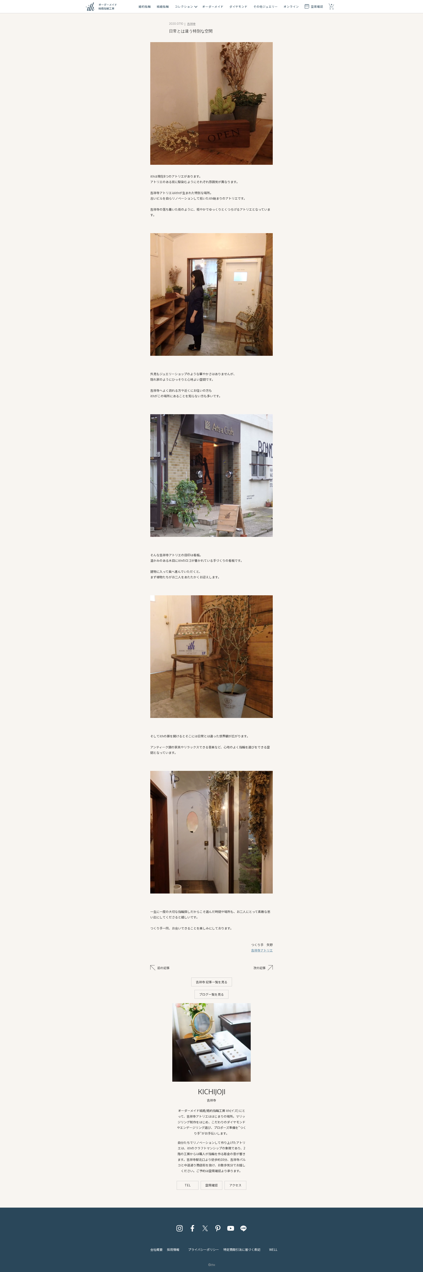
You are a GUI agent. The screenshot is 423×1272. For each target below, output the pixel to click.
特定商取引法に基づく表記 (241, 1249)
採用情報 (173, 1249)
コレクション (184, 6)
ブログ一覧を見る (211, 994)
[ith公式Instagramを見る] (179, 1228)
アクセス (235, 1185)
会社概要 (156, 1249)
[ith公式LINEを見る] (243, 1228)
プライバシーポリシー (203, 1249)
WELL (273, 1249)
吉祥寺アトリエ (262, 950)
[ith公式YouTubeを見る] (230, 1228)
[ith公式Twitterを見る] (205, 1228)
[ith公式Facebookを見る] (192, 1228)
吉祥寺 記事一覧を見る (211, 982)
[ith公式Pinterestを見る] (218, 1228)
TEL (188, 1185)
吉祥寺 (191, 24)
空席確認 (211, 1185)
